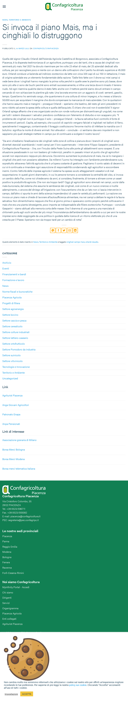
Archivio (6, 262)
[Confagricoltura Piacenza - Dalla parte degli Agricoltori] (64, 6)
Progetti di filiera (11, 303)
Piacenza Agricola (12, 297)
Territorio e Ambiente (13, 372)
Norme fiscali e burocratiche (17, 291)
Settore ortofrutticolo (13, 343)
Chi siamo (7, 592)
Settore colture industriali (16, 332)
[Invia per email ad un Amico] (69, 230)
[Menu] (4, 6)
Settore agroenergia (13, 309)
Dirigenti (7, 597)
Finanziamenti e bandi (14, 274)
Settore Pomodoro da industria (18, 349)
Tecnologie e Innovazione (16, 367)
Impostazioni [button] (11, 694)
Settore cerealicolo (12, 326)
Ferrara (6, 562)
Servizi (6, 603)
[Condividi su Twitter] (64, 230)
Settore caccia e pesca (14, 320)
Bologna (6, 557)
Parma (5, 541)
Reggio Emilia (9, 546)
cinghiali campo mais (75, 241)
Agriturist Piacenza (12, 624)
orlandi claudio (92, 241)
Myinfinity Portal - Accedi (15, 587)
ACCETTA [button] (26, 693)
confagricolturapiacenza (46, 48)
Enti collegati (9, 618)
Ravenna (7, 567)
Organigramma (10, 608)
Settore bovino (10, 314)
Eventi (5, 268)
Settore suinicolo (11, 355)
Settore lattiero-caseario (15, 338)
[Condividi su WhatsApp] (52, 230)
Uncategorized (10, 378)
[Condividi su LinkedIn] (75, 230)
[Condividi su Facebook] (58, 230)
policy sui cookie (77, 684)
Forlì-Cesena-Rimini (13, 573)
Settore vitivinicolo (12, 361)
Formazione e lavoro (13, 280)
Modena (6, 552)
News (5, 286)
